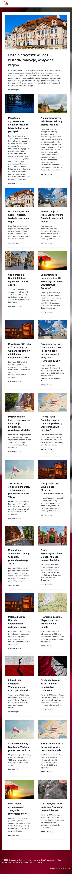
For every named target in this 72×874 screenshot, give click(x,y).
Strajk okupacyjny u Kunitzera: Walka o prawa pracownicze (19, 747)
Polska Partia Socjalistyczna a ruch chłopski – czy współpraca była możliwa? (51, 423)
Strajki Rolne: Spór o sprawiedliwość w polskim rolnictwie (52, 747)
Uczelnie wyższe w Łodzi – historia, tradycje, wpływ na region (30, 60)
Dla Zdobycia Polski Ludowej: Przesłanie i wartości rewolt (52, 807)
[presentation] (36, 32)
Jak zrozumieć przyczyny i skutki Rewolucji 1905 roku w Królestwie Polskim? (52, 281)
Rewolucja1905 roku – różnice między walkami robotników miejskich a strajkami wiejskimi (19, 351)
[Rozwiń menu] (68, 3)
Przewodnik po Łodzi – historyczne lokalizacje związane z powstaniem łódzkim (19, 423)
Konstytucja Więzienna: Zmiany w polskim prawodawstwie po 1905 (18, 557)
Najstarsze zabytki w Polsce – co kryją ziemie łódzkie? (51, 121)
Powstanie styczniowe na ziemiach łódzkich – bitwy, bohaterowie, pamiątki (19, 125)
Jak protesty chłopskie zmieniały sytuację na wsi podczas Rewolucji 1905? (19, 490)
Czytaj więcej (14, 90)
